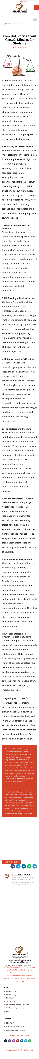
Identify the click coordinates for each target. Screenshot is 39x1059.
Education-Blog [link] (11, 862)
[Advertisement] (19, 837)
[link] (36, 7)
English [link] (9, 24)
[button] (12, 866)
